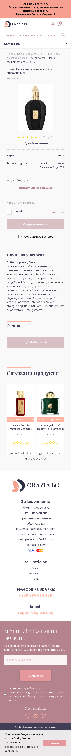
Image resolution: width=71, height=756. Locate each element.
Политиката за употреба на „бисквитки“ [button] (22, 748)
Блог (36, 578)
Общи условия (35, 523)
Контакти (35, 573)
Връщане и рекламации (35, 518)
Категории (12, 43)
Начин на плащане (35, 513)
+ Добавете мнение (35, 143)
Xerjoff (61, 155)
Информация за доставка (37, 236)
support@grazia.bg (35, 612)
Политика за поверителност (35, 528)
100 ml (17, 211)
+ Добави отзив (35, 342)
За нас (36, 568)
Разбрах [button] (54, 743)
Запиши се (35, 675)
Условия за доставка (35, 507)
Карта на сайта (35, 544)
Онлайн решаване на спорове (35, 534)
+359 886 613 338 (35, 595)
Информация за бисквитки (35, 539)
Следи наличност (35, 224)
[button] (26, 459)
